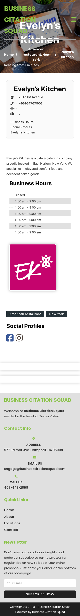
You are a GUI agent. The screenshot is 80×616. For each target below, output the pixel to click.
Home (9, 54)
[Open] (73, 19)
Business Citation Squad (20, 19)
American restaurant (25, 314)
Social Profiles (21, 127)
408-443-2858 (16, 487)
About (9, 516)
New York (56, 314)
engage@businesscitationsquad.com (34, 469)
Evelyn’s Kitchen (22, 132)
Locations (12, 523)
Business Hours (21, 122)
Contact (11, 529)
